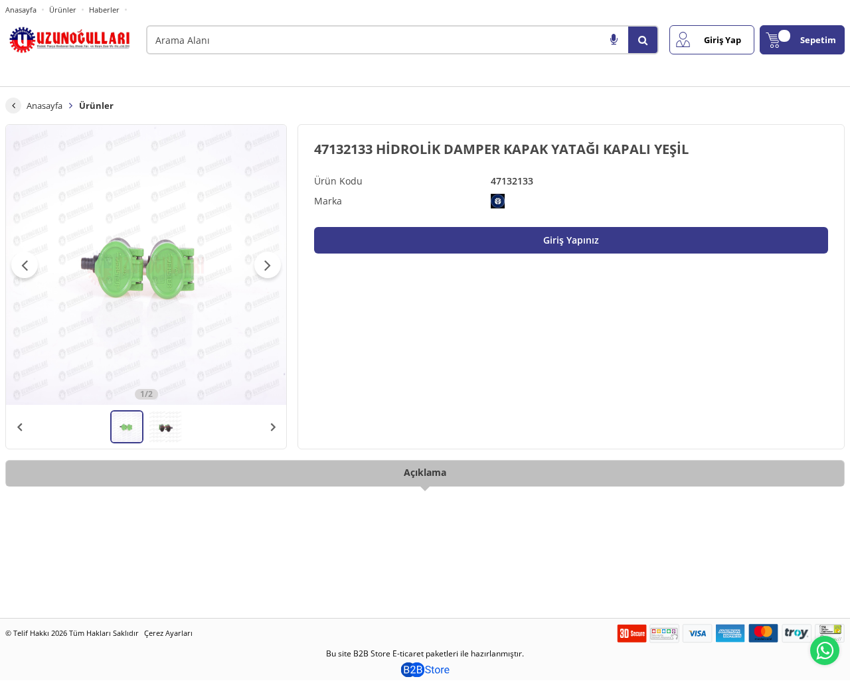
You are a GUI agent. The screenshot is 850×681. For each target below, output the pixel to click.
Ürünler (62, 10)
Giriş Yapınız (571, 240)
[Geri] (13, 106)
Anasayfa (21, 10)
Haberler (104, 10)
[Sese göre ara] (613, 40)
